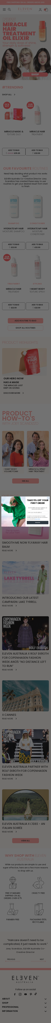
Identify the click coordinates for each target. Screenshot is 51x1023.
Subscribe (37, 522)
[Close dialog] (48, 498)
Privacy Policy (37, 518)
